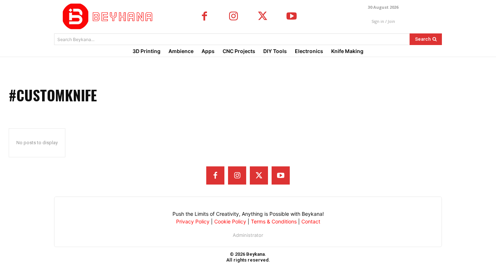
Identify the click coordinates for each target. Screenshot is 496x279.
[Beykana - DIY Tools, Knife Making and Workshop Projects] (109, 16)
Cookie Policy (230, 221)
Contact (310, 221)
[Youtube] (291, 16)
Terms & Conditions (274, 221)
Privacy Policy (193, 221)
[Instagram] (233, 16)
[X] (262, 16)
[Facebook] (204, 16)
